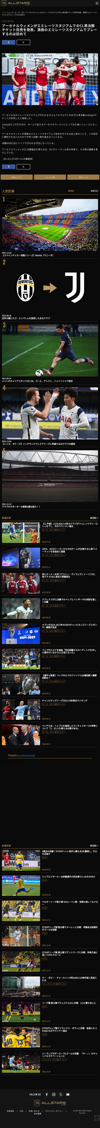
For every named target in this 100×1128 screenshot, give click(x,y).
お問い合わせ (34, 1111)
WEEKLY (71, 190)
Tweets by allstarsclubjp (14, 761)
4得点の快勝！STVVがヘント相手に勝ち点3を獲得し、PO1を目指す (69, 852)
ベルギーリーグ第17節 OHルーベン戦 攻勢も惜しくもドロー (70, 903)
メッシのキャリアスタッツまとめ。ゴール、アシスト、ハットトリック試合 (37, 380)
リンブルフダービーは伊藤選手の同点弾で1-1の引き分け (68, 876)
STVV (44, 857)
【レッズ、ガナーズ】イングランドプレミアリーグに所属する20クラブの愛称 (38, 443)
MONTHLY (94, 190)
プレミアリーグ (48, 984)
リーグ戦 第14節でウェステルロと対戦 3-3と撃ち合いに (69, 1002)
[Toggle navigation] (97, 3)
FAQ (21, 1111)
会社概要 (37, 1113)
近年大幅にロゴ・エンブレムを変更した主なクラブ (26, 318)
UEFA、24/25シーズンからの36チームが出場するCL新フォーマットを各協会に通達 (69, 550)
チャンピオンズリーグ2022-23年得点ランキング (64, 700)
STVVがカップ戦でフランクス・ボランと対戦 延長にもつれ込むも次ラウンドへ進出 (69, 1029)
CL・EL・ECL (48, 530)
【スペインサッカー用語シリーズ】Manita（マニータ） (28, 255)
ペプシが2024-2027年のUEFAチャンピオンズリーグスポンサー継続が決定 (69, 626)
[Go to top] (97, 1118)
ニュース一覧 (50, 177)
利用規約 (10, 1111)
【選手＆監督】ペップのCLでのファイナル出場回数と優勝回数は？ (69, 676)
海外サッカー (60, 530)
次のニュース (83, 177)
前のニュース (16, 177)
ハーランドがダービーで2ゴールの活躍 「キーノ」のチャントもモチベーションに (69, 1054)
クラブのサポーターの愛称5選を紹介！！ (21, 506)
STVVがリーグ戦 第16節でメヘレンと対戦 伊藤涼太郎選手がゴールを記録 (70, 928)
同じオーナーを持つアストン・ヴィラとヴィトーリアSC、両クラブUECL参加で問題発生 (69, 575)
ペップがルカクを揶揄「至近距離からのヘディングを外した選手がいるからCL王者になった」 (69, 651)
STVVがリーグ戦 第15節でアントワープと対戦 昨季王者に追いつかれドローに (70, 953)
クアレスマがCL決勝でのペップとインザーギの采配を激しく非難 (69, 600)
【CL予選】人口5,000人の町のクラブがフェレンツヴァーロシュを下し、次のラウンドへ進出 (70, 525)
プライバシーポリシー (54, 1111)
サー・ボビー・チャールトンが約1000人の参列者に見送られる (69, 979)
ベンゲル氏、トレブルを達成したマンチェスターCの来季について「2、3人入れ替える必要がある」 (70, 727)
